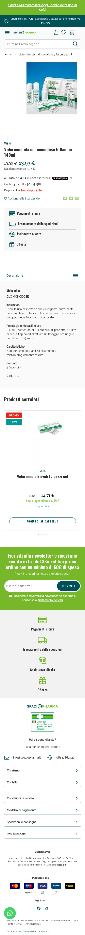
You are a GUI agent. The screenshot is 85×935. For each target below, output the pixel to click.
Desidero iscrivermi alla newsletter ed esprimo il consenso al (44, 598)
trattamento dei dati (50, 600)
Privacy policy (14, 931)
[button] (38, 534)
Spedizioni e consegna (21, 822)
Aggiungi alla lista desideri (24, 198)
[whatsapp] (10, 913)
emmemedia (44, 931)
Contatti (12, 782)
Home (8, 54)
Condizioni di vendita (20, 798)
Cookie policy (29, 931)
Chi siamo (13, 770)
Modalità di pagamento (21, 810)
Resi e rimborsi (16, 834)
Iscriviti (68, 586)
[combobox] (42, 44)
